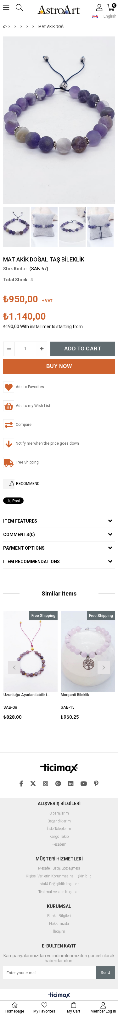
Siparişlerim (59, 813)
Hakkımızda (59, 924)
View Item (41, 666)
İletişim (59, 932)
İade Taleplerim (59, 829)
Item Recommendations (31, 561)
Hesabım (59, 845)
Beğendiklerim (59, 821)
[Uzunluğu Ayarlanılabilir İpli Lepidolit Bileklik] (30, 651)
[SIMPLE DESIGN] (33, 26)
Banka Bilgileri (59, 916)
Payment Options (24, 548)
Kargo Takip (59, 837)
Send (105, 972)
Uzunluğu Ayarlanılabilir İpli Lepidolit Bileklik (26, 695)
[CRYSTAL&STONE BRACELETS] (27, 26)
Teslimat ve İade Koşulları (59, 892)
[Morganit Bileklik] (88, 651)
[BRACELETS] (21, 26)
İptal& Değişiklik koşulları (59, 884)
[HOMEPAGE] (9, 26)
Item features (20, 521)
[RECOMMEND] (8, 484)
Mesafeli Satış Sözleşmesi (59, 868)
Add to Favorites (30, 666)
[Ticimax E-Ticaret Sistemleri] (59, 995)
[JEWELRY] (15, 26)
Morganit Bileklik (75, 695)
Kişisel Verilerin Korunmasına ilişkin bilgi (59, 876)
